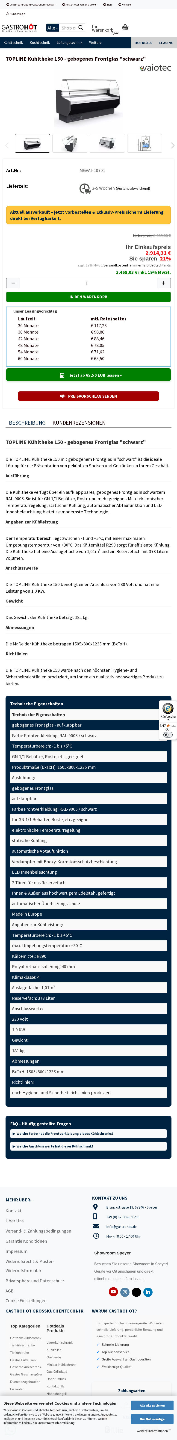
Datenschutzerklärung (60, 1423)
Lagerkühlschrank (60, 1342)
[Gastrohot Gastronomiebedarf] (19, 27)
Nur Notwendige (152, 1419)
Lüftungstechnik (69, 42)
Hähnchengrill (57, 1394)
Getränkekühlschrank (25, 1338)
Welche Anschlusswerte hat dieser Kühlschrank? (55, 1146)
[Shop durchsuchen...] (80, 28)
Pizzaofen (17, 1389)
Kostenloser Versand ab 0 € (80, 4)
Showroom (142, 1264)
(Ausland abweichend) (133, 188)
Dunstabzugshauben (25, 1382)
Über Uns (15, 1221)
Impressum (16, 1251)
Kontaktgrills (55, 1386)
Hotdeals (143, 42)
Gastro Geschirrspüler (26, 1374)
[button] (171, 146)
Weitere (95, 42)
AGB (10, 1291)
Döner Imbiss (56, 1379)
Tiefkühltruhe (19, 1352)
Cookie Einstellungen (26, 1300)
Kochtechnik (40, 42)
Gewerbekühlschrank (25, 1367)
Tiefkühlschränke (22, 1345)
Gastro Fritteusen (23, 1360)
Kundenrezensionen (79, 422)
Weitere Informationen (152, 1431)
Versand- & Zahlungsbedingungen (38, 1231)
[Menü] (169, 1430)
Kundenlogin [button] (17, 13)
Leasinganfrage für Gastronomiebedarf (32, 4)
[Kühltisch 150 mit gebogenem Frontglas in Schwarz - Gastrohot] (88, 98)
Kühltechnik (13, 42)
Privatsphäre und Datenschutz (35, 1280)
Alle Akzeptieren (152, 1405)
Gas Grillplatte (57, 1371)
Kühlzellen (54, 1350)
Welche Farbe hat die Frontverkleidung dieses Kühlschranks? (65, 1133)
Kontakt (126, 4)
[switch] (168, 734)
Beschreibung (27, 422)
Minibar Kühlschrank (61, 1364)
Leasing (166, 42)
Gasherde (54, 1357)
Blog (109, 4)
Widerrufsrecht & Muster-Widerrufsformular (30, 1265)
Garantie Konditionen (26, 1241)
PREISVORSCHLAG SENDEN (92, 396)
